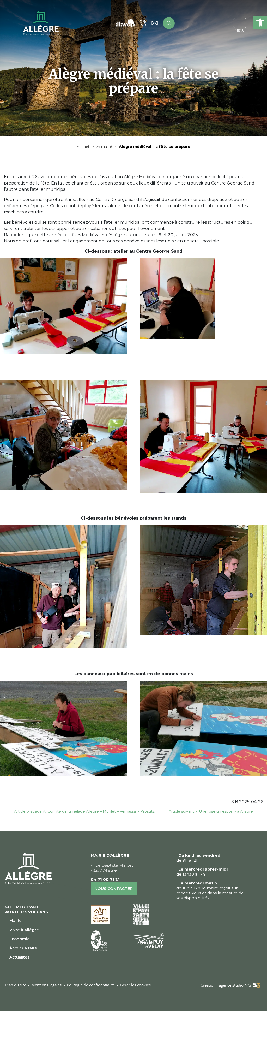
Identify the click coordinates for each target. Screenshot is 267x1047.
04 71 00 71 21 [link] (105, 879)
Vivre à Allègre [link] (24, 929)
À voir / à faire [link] (23, 947)
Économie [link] (19, 938)
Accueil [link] (83, 146)
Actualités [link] (19, 957)
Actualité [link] (104, 146)
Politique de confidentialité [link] (91, 984)
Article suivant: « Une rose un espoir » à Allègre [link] (211, 811)
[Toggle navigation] (239, 23)
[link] (260, 22)
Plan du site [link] (15, 984)
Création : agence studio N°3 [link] (226, 985)
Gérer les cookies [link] (135, 984)
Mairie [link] (15, 920)
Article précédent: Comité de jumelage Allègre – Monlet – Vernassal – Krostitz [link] (84, 811)
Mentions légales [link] (46, 984)
